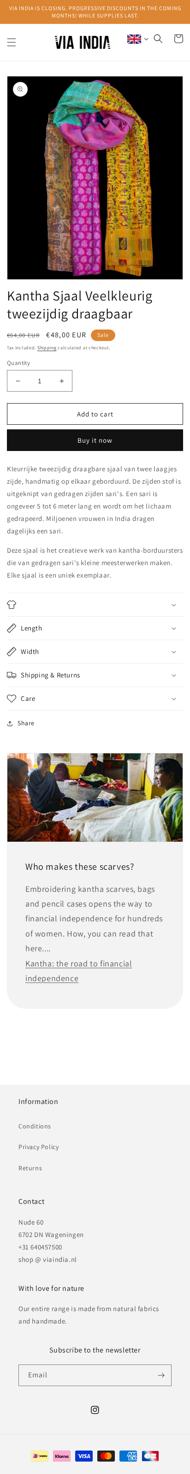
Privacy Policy (38, 1147)
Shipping (47, 348)
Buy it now (95, 440)
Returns (30, 1168)
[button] (11, 42)
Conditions (34, 1126)
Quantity (18, 363)
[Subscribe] (161, 1375)
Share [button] (26, 723)
